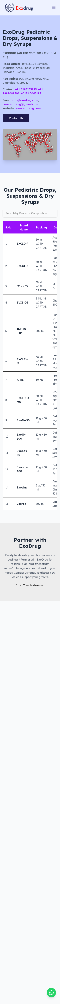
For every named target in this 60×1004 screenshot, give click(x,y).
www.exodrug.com (28, 108)
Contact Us (16, 118)
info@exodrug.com (24, 100)
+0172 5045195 (30, 93)
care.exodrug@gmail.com (20, 104)
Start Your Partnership (30, 585)
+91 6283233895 (25, 89)
